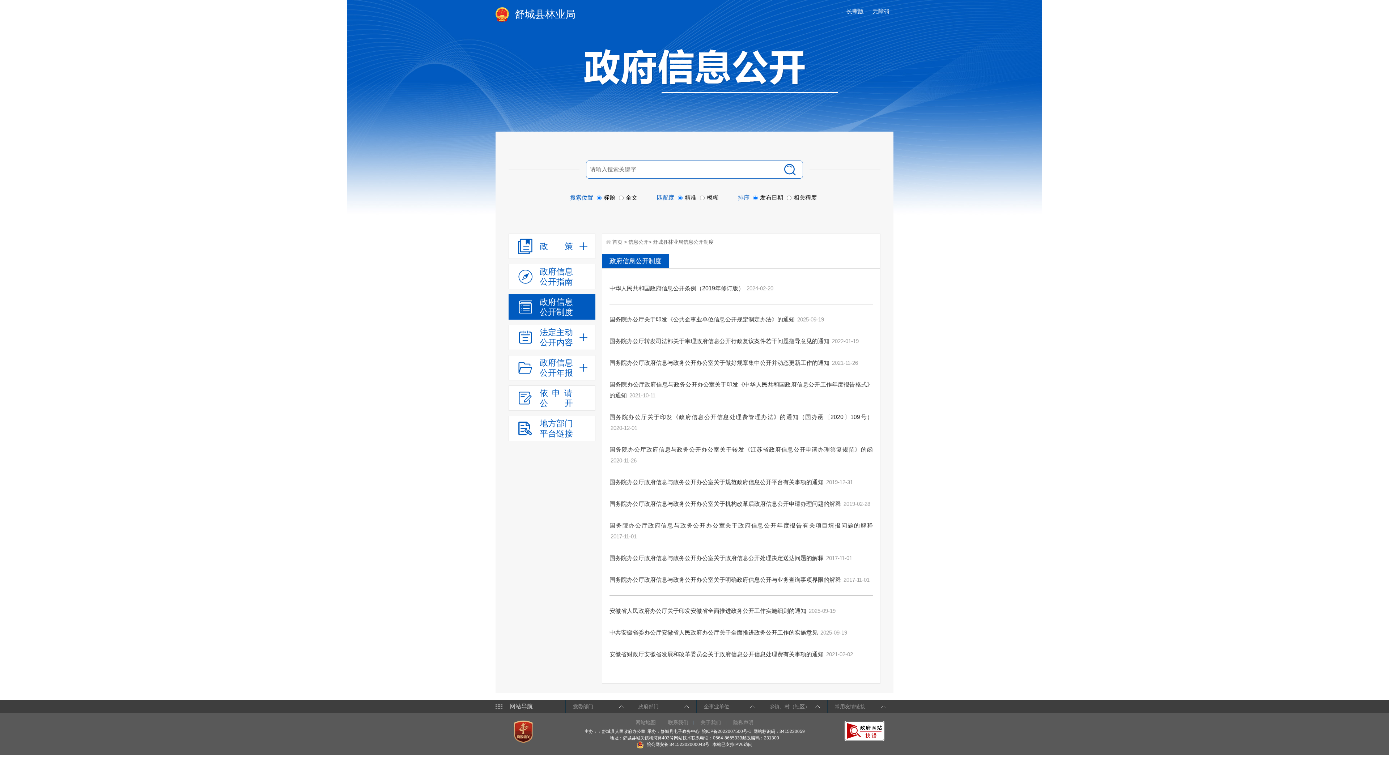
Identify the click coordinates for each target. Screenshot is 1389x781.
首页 (617, 242)
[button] (856, 11)
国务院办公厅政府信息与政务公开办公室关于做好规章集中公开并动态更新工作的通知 (719, 363)
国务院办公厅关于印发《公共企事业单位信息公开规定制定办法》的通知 (702, 319)
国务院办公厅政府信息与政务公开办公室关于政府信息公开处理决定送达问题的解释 (716, 558)
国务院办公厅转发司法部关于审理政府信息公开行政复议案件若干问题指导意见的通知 (719, 341)
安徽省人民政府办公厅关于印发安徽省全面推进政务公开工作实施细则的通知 (707, 611)
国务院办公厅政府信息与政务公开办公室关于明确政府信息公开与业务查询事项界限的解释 (725, 580)
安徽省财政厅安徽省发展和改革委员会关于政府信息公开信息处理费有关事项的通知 (716, 654)
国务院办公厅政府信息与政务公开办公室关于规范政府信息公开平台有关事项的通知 (716, 482)
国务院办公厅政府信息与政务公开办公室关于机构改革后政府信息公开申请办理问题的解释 (725, 504)
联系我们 (678, 722)
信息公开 (638, 242)
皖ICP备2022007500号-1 (726, 731)
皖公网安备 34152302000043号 (677, 744)
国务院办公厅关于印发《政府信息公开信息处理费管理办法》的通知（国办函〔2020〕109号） (741, 417)
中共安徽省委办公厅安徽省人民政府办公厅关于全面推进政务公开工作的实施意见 (713, 633)
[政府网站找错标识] (865, 730)
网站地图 (646, 722)
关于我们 (711, 722)
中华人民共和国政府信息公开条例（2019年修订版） (676, 288)
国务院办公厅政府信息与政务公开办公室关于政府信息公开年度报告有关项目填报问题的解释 (741, 525)
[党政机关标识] (524, 731)
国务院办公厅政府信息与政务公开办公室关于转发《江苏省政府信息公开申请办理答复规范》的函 (741, 450)
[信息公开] (711, 70)
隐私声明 (743, 722)
